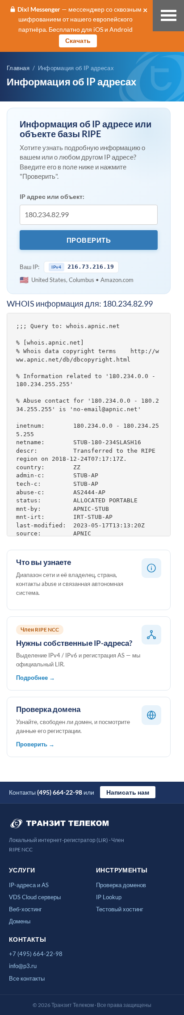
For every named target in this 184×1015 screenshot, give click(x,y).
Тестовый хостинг (119, 909)
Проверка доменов (121, 885)
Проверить (89, 240)
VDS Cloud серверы (35, 897)
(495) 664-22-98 (59, 792)
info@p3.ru (23, 965)
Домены (19, 921)
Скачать (78, 40)
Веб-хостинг (25, 909)
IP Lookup (108, 897)
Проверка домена (48, 709)
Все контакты (27, 978)
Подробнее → (35, 677)
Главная (18, 68)
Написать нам (127, 792)
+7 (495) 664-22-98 (36, 953)
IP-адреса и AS (29, 885)
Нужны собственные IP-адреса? (74, 643)
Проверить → (35, 744)
